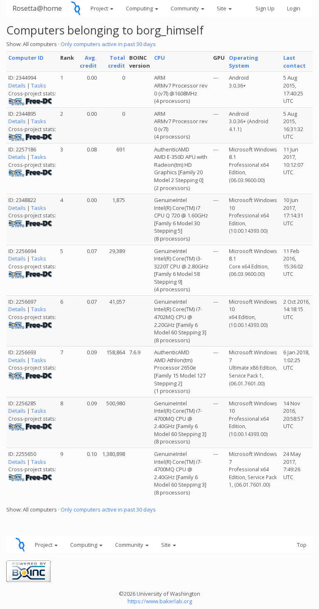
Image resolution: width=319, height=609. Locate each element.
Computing (140, 8)
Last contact (294, 61)
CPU (159, 57)
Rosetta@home (37, 8)
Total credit (116, 61)
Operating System (243, 61)
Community (185, 8)
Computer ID (26, 57)
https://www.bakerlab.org (160, 601)
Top (302, 544)
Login (293, 8)
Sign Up (265, 8)
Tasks (38, 85)
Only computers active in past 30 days (108, 44)
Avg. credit (88, 61)
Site (222, 8)
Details (17, 85)
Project (100, 8)
